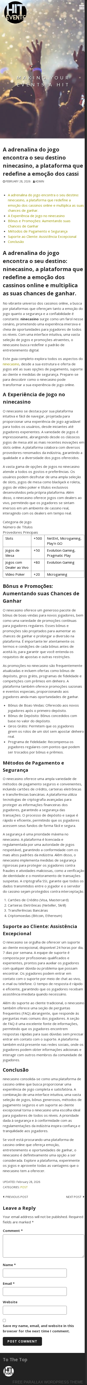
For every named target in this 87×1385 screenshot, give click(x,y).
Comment (13, 1230)
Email (9, 1283)
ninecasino (11, 364)
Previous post (17, 1197)
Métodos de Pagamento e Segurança (38, 231)
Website (10, 1302)
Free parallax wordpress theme (48, 1382)
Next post (73, 1197)
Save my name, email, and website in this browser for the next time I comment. (38, 1328)
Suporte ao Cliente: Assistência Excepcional (42, 236)
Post (24, 1187)
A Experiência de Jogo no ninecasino (36, 215)
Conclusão (16, 241)
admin (39, 181)
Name (9, 1264)
